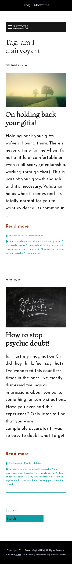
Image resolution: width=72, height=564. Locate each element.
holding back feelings (40, 245)
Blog (26, 5)
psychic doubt (30, 480)
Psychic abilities (34, 235)
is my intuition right (38, 477)
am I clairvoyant (36, 241)
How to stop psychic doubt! (27, 338)
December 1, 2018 (17, 66)
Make (18, 555)
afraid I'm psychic (41, 469)
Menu (20, 27)
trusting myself (34, 253)
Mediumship (15, 463)
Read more (17, 226)
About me (41, 5)
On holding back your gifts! (31, 118)
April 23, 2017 (14, 280)
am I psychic (54, 241)
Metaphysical (16, 235)
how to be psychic (30, 249)
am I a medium (17, 241)
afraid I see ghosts (19, 469)
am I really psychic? (16, 245)
